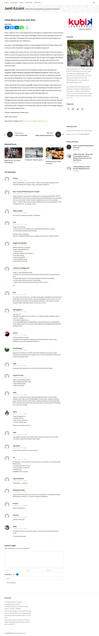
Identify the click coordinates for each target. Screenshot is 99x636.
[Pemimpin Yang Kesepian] (34, 152)
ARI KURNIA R (17, 310)
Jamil (14, 364)
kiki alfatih (16, 446)
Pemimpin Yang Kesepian (34, 160)
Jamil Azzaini (14, 8)
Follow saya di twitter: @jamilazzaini (35, 121)
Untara (15, 333)
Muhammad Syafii (19, 490)
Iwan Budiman (17, 348)
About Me (28, 2)
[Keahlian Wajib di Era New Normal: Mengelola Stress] (68, 168)
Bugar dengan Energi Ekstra (44, 135)
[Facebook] (7, 27)
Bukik (15, 526)
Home (6, 2)
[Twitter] (12, 27)
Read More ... (70, 98)
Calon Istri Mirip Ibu (21, 135)
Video (21, 2)
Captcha (8, 574)
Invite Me (37, 2)
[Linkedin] (16, 27)
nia (14, 457)
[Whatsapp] (21, 27)
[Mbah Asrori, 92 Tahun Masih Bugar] (13, 152)
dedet (15, 412)
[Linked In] (78, 109)
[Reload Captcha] (17, 574)
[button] (17, 574)
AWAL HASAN (17, 211)
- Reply (25, 180)
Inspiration (14, 2)
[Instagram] (82, 109)
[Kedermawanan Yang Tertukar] (55, 153)
